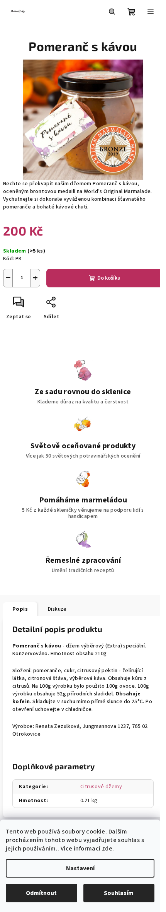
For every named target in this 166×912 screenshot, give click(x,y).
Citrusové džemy (101, 787)
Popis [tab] (20, 609)
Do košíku (108, 278)
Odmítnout (41, 893)
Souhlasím (119, 893)
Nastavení (80, 868)
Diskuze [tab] (57, 609)
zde (107, 848)
